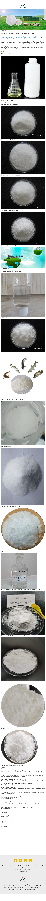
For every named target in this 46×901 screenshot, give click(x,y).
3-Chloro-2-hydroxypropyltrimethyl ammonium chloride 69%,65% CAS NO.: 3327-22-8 (20, 589)
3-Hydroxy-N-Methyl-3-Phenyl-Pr (7, 823)
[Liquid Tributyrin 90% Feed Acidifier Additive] (5, 269)
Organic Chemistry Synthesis (10, 887)
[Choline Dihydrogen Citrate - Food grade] (23, 122)
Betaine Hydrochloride (6, 446)
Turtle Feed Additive (4, 822)
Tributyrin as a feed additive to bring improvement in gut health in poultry (16, 770)
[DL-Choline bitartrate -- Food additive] (23, 193)
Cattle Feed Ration (4, 813)
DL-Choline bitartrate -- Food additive (9, 210)
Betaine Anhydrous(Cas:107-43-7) (7, 816)
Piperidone (3, 820)
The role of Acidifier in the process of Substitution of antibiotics (14, 774)
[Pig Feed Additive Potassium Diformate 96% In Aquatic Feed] (23, 528)
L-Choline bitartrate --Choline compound (10, 175)
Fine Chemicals (15, 37)
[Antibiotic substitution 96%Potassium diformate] (19, 746)
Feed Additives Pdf (4, 821)
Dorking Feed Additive (22, 37)
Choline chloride (5, 353)
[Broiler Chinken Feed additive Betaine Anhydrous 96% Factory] (23, 612)
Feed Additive (21, 887)
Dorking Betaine (4, 826)
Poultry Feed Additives (5, 818)
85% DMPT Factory (5, 728)
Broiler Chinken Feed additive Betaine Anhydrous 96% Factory (15, 635)
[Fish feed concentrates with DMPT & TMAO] (22, 476)
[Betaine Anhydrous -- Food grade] (23, 228)
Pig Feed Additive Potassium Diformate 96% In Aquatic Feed (14, 551)
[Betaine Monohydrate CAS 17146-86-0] (5, 102)
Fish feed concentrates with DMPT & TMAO (10, 506)
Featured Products (17, 886)
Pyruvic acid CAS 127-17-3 (7, 100)
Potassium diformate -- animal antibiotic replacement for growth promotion (16, 783)
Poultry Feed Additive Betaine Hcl (32, 37)
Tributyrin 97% (4, 317)
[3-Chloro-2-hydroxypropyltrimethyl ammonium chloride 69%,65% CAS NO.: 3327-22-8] (19, 570)
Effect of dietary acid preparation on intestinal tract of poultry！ (14, 779)
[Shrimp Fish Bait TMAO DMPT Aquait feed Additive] (23, 376)
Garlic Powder (12, 889)
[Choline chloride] (23, 335)
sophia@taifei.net (23, 871)
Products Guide (8, 886)
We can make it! (4, 778)
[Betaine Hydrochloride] (23, 423)
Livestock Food (4, 817)
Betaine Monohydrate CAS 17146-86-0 (9, 104)
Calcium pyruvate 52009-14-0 (7, 53)
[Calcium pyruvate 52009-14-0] (3, 51)
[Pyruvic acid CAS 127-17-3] (23, 77)
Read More (3, 55)
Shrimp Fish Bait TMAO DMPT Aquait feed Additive (12, 399)
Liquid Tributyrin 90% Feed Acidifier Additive (11, 271)
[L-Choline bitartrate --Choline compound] (23, 157)
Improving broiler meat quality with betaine (10, 787)
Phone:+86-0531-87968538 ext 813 (23, 869)
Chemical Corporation (5, 825)
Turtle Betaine (19, 889)
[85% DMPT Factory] (23, 705)
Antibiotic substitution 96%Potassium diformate (12, 765)
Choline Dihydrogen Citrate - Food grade (10, 139)
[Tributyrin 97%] (23, 294)
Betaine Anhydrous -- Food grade (8, 246)
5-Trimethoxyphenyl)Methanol (6, 815)
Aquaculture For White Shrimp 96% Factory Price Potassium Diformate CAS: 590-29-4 (20, 682)
